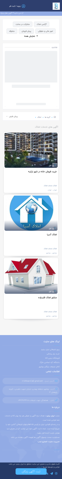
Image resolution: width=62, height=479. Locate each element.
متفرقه (12, 31)
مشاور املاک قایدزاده (47, 297)
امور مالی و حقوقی (45, 31)
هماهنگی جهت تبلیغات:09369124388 (33, 400)
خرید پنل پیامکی (53, 353)
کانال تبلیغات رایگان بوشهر (49, 366)
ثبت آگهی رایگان (31, 471)
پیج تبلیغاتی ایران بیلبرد (50, 349)
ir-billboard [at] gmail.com (32, 381)
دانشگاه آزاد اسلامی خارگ (50, 362)
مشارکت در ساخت (23, 24)
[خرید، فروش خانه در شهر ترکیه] (31, 150)
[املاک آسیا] (31, 213)
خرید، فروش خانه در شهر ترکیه (42, 171)
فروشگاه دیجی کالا (52, 358)
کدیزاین (40, 467)
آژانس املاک (42, 24)
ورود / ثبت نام (14, 6)
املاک (39, 117)
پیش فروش (26, 31)
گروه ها (47, 117)
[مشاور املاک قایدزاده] (31, 276)
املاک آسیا (52, 234)
